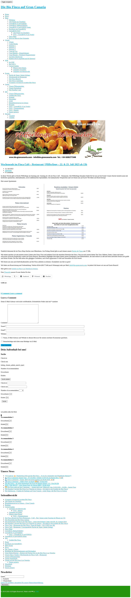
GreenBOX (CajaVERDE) (18, 23)
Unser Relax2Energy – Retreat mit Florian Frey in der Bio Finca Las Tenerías (30, 553)
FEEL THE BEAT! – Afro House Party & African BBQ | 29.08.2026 (27, 485)
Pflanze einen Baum (20, 68)
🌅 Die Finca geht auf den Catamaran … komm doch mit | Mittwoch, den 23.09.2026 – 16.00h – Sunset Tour (40, 487)
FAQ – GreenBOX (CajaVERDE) (20, 534)
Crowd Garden (14, 66)
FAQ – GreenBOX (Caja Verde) (23, 35)
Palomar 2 (12, 47)
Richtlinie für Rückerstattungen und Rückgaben (20, 551)
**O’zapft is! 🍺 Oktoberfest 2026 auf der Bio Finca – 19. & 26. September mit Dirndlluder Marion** (38, 476)
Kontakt (11, 97)
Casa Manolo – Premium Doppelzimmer (22, 55)
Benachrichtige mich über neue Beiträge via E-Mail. (20, 341)
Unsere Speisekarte (15, 88)
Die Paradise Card (15, 90)
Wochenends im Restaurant (18, 77)
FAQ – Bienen (14, 110)
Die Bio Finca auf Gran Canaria (23, 7)
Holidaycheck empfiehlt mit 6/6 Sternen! (22, 58)
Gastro (7, 84)
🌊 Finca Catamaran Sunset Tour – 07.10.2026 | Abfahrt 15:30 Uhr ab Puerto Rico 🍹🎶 (34, 478)
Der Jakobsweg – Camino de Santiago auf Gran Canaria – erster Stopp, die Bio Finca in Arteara (36, 491)
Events (7, 73)
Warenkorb (8, 564)
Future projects (14, 112)
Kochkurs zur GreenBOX (17, 29)
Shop (6, 18)
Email (3, 330)
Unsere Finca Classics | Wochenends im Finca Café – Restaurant (26, 555)
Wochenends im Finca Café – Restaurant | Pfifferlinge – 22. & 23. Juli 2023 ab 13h (44, 164)
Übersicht (7, 272)
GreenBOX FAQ (14, 31)
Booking (8, 505)
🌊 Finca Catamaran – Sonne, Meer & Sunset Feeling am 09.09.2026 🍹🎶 (29, 480)
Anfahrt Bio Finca (15, 95)
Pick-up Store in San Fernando (19, 38)
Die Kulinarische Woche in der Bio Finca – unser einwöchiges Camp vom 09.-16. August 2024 (36, 522)
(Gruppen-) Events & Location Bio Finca (22, 82)
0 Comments (5, 293)
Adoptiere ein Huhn (19, 70)
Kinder (3, 397)
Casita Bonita (13, 44)
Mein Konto (9, 545)
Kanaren (6, 579)
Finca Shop (12, 36)
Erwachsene (5, 394)
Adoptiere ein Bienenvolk (21, 71)
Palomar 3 (12, 49)
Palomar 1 (12, 46)
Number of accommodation (10, 390)
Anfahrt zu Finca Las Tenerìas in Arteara (24, 269)
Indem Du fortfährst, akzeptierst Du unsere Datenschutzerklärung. (22, 583)
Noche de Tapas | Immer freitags (19, 75)
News (7, 16)
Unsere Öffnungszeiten (16, 86)
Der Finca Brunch (15, 79)
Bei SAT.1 (12, 64)
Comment (4, 323)
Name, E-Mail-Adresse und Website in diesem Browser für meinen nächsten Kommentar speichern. (35, 338)
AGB (11, 101)
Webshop (12, 20)
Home (7, 14)
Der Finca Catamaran (16, 81)
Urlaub (7, 40)
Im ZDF (11, 62)
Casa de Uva (13, 51)
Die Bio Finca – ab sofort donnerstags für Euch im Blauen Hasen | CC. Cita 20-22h (32, 483)
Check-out (4, 387)
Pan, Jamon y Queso (11, 549)
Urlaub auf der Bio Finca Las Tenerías (17, 560)
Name (3, 326)
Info (6, 92)
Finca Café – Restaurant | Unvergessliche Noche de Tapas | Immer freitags (29, 527)
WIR (6, 60)
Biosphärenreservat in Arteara (18, 103)
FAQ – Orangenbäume (16, 108)
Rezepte (11, 105)
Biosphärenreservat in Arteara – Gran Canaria (19, 503)
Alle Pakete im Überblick (17, 22)
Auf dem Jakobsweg (15, 57)
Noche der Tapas (77, 251)
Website (3, 334)
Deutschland (7, 581)
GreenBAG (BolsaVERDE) (18, 25)
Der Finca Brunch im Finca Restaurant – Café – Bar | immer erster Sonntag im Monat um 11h (35, 518)
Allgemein (8, 170)
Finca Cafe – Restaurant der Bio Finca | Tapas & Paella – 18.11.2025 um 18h (30, 525)
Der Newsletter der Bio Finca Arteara (17, 520)
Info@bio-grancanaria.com (78, 265)
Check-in (4, 383)
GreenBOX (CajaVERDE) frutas (20, 27)
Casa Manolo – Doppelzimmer (19, 53)
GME (37, 591)
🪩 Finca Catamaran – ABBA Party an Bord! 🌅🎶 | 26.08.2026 (26, 481)
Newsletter (12, 99)
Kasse (7, 542)
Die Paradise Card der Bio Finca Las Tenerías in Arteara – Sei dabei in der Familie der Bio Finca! (36, 489)
